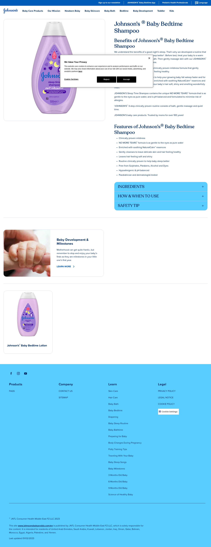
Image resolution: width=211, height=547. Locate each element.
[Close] (149, 58)
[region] (106, 71)
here (80, 71)
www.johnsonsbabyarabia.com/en (35, 526)
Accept (126, 79)
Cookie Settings (169, 411)
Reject (107, 79)
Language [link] (203, 3)
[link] (109, 3)
